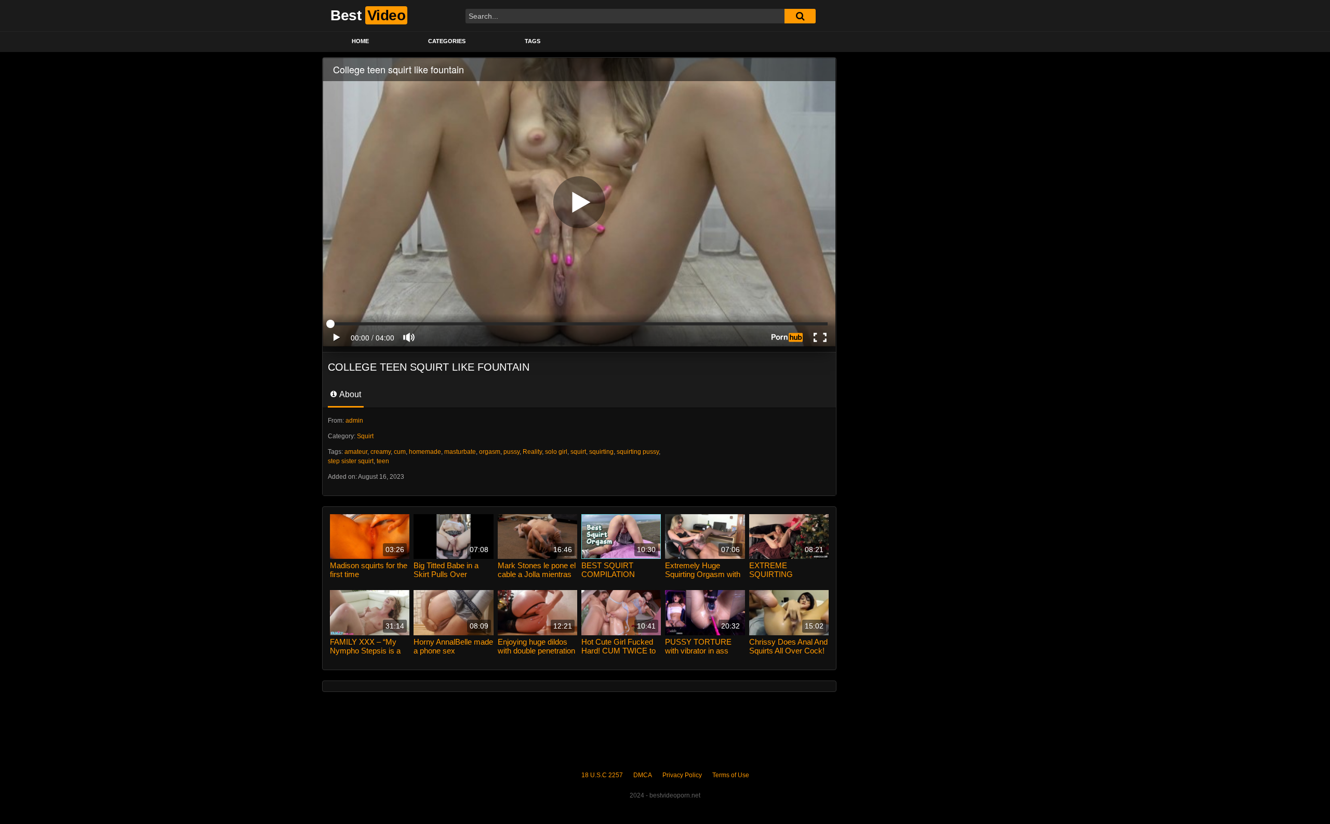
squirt (578, 451)
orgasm (489, 451)
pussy (511, 451)
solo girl (556, 451)
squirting (601, 451)
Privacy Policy (682, 775)
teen (383, 461)
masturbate (460, 451)
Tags (532, 41)
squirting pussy (638, 451)
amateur (355, 451)
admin (354, 420)
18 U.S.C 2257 (602, 775)
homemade (425, 451)
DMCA (642, 775)
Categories (447, 41)
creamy (380, 451)
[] (800, 16)
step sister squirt (351, 461)
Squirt (365, 436)
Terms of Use (730, 775)
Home (360, 41)
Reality (532, 451)
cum (400, 451)
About (349, 394)
